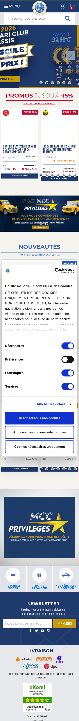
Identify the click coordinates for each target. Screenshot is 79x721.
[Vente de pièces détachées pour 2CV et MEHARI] (39, 5)
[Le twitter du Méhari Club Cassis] (36, 631)
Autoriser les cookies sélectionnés (39, 432)
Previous (8, 55)
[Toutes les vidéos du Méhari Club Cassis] (42, 631)
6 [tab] (69, 82)
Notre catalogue (39, 587)
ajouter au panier (20, 176)
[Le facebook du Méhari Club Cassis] (30, 631)
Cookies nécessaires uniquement (39, 446)
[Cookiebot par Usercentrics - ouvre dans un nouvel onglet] (56, 270)
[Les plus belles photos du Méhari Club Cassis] (48, 631)
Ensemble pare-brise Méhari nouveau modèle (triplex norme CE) (58, 149)
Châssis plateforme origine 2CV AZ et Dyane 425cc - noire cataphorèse (19, 149)
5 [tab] (63, 82)
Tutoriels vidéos (13, 587)
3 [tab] (52, 82)
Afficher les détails (51, 404)
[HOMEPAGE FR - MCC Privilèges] (39, 214)
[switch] (67, 359)
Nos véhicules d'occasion (66, 587)
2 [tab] (46, 82)
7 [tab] (75, 175)
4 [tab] (58, 82)
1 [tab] (41, 82)
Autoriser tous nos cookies (39, 418)
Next (70, 55)
